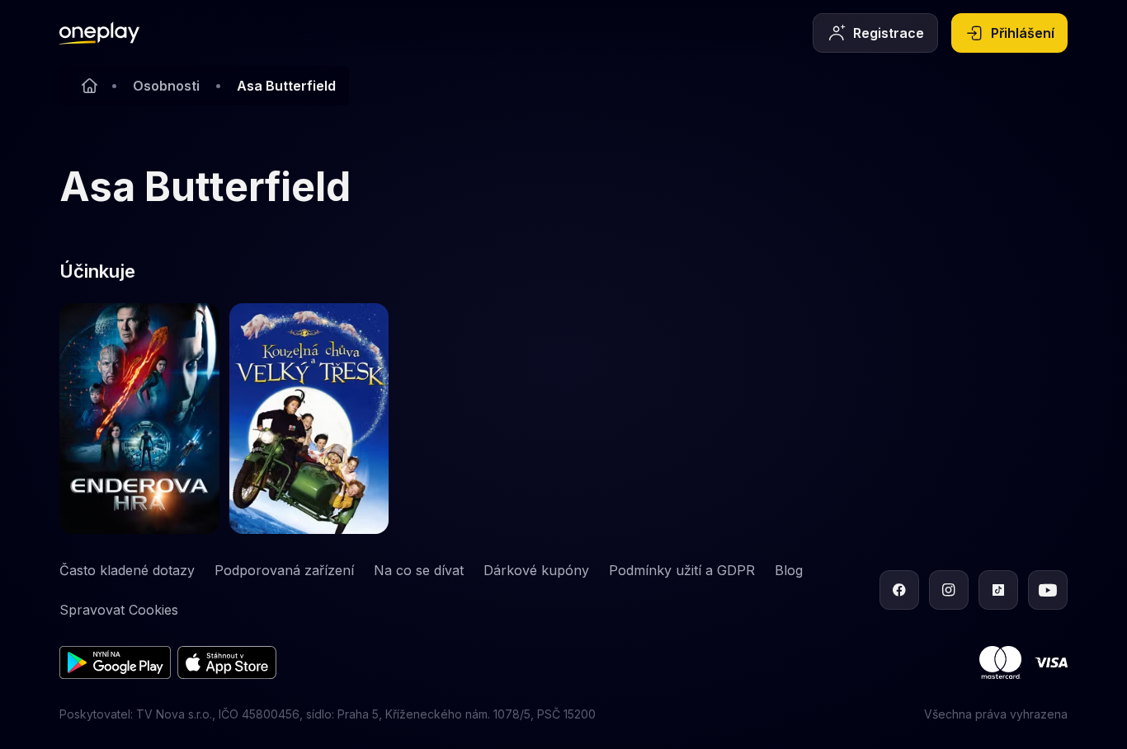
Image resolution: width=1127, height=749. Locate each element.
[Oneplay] (89, 86)
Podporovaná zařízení (284, 570)
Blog (789, 570)
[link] (139, 418)
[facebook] (899, 590)
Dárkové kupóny (536, 570)
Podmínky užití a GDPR (682, 570)
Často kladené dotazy (127, 570)
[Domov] (99, 33)
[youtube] (1048, 590)
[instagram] (949, 590)
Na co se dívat (419, 570)
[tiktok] (998, 590)
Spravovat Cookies (118, 610)
